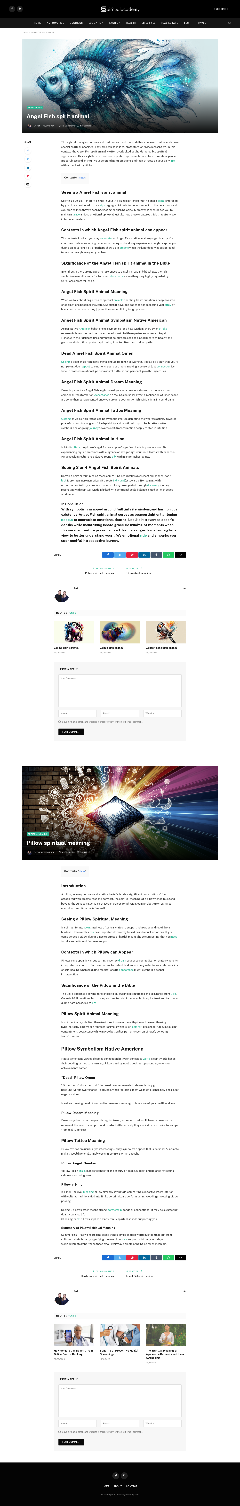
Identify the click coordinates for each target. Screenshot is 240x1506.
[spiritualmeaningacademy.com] (120, 9)
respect (85, 366)
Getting (66, 418)
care (124, 1239)
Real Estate (169, 23)
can (91, 932)
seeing (87, 927)
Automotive (55, 23)
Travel (201, 23)
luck (63, 480)
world (146, 1058)
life (172, 160)
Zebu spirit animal (111, 647)
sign (102, 205)
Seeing (65, 361)
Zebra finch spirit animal (161, 647)
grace (76, 214)
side (143, 535)
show (82, 177)
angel (82, 1170)
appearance (126, 969)
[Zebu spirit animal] (120, 632)
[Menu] (11, 23)
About (118, 1486)
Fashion (114, 23)
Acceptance (101, 395)
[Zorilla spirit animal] (74, 632)
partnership (115, 1210)
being (161, 200)
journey (94, 428)
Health (131, 23)
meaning (88, 1192)
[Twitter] (27, 159)
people (67, 520)
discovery (153, 485)
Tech (187, 23)
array (168, 304)
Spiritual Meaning (38, 834)
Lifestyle (148, 23)
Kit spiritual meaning (138, 573)
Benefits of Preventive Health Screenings (119, 1352)
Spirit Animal (35, 107)
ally (114, 456)
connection (163, 366)
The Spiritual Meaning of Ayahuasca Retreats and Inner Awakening (165, 1354)
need (174, 936)
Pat (38, 126)
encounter (106, 238)
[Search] (229, 23)
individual (119, 480)
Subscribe (221, 9)
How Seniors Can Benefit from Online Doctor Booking (73, 1352)
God (173, 993)
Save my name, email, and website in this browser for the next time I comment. (102, 722)
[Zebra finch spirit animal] (166, 632)
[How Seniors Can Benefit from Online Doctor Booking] (74, 1335)
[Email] (27, 184)
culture (75, 447)
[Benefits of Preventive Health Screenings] (120, 1335)
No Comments (68, 126)
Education (96, 23)
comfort (137, 1026)
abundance (116, 276)
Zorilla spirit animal (66, 647)
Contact (131, 1486)
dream (122, 960)
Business (76, 23)
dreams (124, 247)
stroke (163, 328)
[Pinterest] (27, 176)
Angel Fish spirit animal (140, 1276)
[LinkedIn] (27, 167)
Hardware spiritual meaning (97, 1276)
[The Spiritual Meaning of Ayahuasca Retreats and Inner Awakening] (166, 1335)
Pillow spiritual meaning (99, 573)
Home (37, 23)
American (84, 328)
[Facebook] (27, 151)
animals (118, 300)
